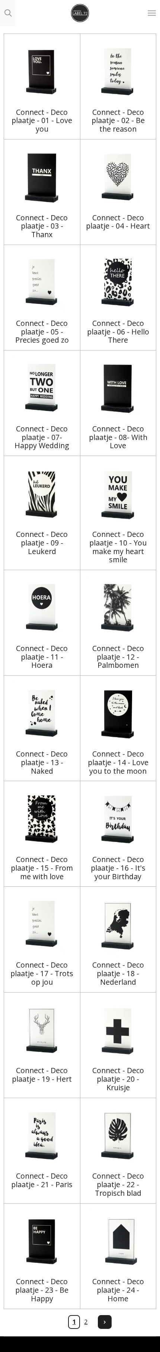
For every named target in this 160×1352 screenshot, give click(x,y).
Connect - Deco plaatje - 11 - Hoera (42, 657)
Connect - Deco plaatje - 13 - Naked (42, 763)
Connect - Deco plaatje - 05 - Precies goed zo (42, 332)
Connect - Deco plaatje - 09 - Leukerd (42, 543)
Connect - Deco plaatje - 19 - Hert (42, 1075)
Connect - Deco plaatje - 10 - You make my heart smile (118, 547)
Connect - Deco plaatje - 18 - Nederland (118, 974)
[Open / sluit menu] (152, 13)
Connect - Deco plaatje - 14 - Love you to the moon (118, 763)
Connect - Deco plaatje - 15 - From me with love (42, 868)
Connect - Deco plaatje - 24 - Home (118, 1290)
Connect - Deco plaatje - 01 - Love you (42, 121)
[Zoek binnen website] (8, 13)
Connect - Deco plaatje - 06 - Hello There (118, 332)
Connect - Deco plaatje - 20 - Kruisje (118, 1079)
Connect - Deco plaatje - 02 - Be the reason (118, 121)
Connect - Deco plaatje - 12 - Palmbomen (118, 657)
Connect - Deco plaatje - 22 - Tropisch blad (118, 1185)
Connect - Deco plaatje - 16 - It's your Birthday (118, 868)
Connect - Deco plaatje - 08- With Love (118, 437)
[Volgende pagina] (105, 1322)
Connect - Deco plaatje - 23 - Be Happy (41, 1290)
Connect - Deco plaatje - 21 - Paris (42, 1180)
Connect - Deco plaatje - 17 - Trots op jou (41, 974)
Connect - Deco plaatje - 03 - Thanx (42, 226)
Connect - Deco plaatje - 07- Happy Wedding (42, 437)
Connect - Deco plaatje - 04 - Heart (118, 222)
